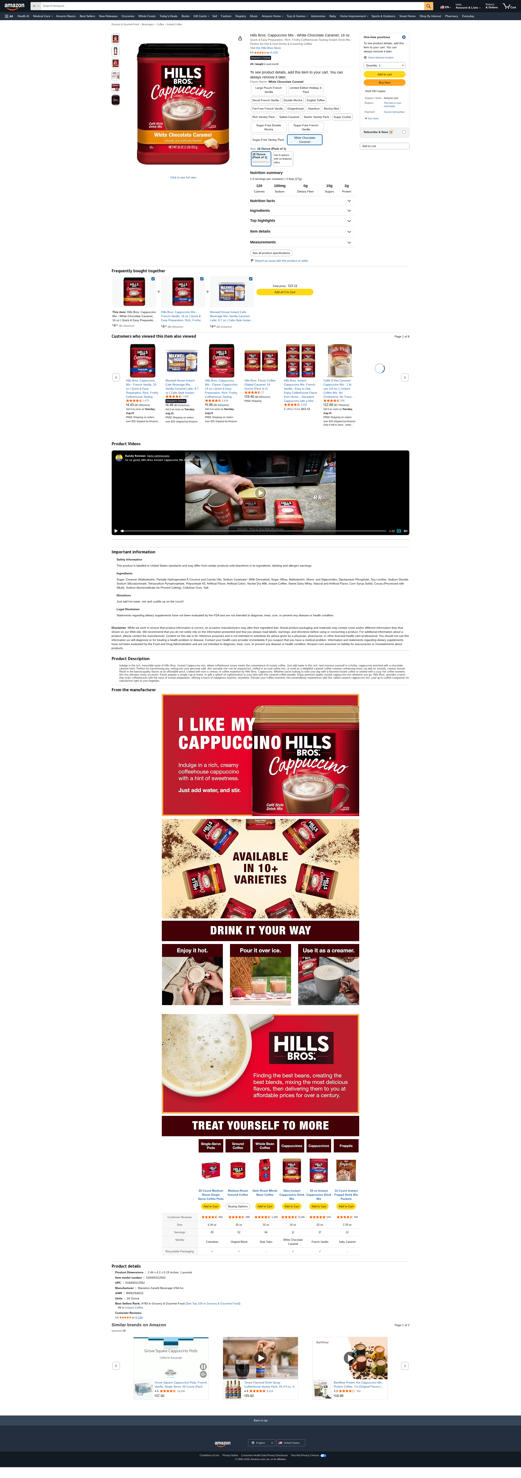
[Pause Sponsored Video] (203, 1367)
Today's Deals (168, 16)
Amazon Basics (66, 16)
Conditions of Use (209, 1455)
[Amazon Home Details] (282, 16)
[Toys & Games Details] (307, 16)
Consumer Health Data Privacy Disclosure (264, 1455)
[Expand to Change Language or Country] (450, 7)
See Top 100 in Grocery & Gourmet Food (212, 1303)
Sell (214, 16)
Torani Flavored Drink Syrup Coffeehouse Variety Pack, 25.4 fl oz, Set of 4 (270, 1385)
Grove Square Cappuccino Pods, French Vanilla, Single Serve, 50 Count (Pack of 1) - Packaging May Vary (181, 1385)
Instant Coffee (174, 24)
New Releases (108, 16)
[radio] (115, 39)
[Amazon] (14, 6)
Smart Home (407, 16)
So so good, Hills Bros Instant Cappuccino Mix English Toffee (164, 460)
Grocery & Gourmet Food (125, 24)
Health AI (23, 16)
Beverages (148, 24)
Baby (332, 16)
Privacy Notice (230, 1455)
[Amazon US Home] (222, 1444)
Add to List (369, 146)
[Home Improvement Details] (367, 16)
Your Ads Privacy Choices (305, 1455)
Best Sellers (87, 16)
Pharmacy (451, 16)
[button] (9, 16)
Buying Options (238, 1206)
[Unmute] (406, 531)
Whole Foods (146, 16)
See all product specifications (271, 253)
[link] (183, 291)
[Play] (115, 531)
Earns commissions (158, 455)
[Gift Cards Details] (208, 16)
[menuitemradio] (399, 531)
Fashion (226, 16)
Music (254, 16)
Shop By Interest (430, 16)
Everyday (468, 16)
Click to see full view (183, 177)
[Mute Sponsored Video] (203, 1374)
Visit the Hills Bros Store (265, 47)
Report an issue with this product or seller (281, 260)
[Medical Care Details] (52, 16)
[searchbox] (232, 6)
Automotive (318, 16)
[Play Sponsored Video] (260, 1358)
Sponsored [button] (117, 1330)
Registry (240, 16)
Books (185, 16)
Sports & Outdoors (383, 16)
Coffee (160, 24)
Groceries (128, 16)
